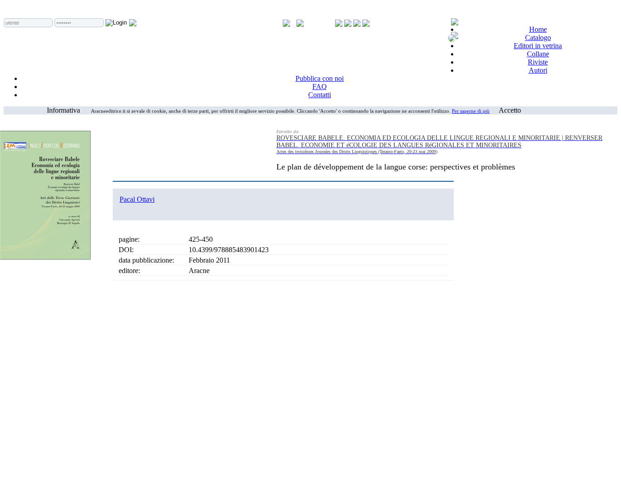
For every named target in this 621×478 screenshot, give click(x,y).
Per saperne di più (471, 111)
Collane (538, 54)
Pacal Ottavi (137, 199)
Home (538, 29)
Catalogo (538, 37)
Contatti (319, 95)
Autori (538, 70)
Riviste (538, 62)
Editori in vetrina (538, 46)
